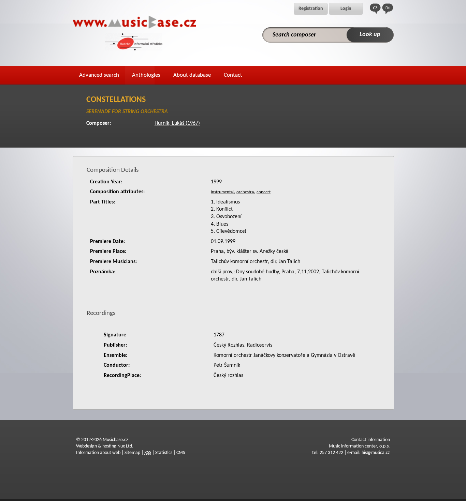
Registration (310, 8)
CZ (375, 8)
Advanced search (99, 75)
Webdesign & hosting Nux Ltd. (104, 446)
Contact (233, 75)
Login (345, 8)
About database (192, 75)
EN (387, 8)
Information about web (98, 452)
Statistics (163, 452)
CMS (180, 452)
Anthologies (146, 75)
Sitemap (132, 452)
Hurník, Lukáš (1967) (177, 123)
